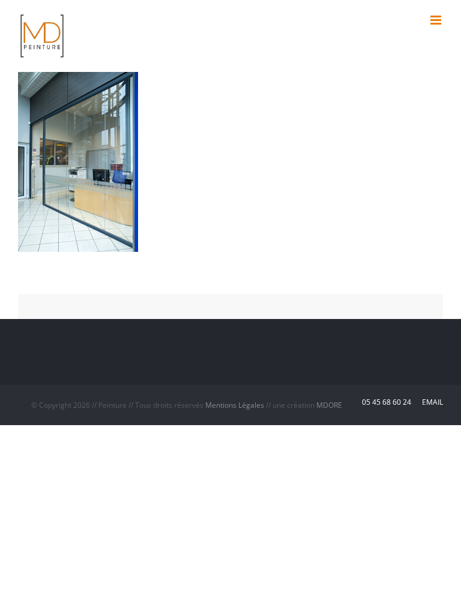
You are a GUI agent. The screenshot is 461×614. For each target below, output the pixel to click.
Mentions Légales (234, 405)
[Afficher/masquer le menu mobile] (436, 20)
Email (430, 402)
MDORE (329, 405)
